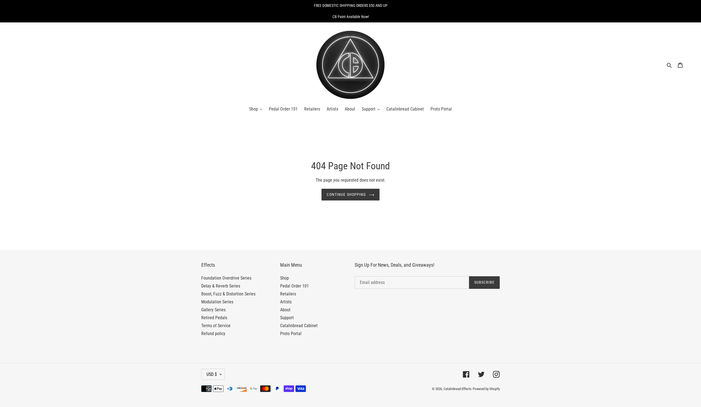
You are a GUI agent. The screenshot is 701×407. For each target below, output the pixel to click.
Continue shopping (346, 194)
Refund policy (213, 333)
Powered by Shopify (486, 389)
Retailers (288, 293)
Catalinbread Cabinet (299, 325)
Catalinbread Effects (458, 389)
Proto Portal (290, 333)
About (285, 309)
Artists (286, 301)
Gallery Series (213, 309)
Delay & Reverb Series (220, 286)
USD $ (211, 374)
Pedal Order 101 (294, 286)
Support (287, 317)
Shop (284, 278)
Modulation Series (217, 301)
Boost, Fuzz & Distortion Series (228, 293)
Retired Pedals (214, 317)
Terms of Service (216, 325)
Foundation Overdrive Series (226, 278)
